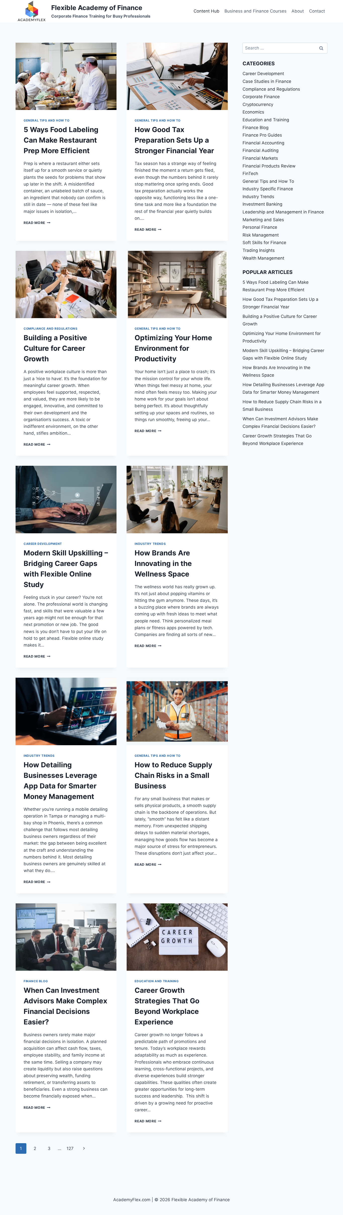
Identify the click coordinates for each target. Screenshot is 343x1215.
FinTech (250, 173)
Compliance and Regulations (50, 328)
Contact (317, 11)
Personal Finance (260, 227)
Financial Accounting (263, 142)
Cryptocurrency (258, 104)
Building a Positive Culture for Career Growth (55, 348)
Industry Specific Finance (268, 188)
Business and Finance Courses (255, 11)
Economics (253, 111)
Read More (37, 223)
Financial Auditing (260, 150)
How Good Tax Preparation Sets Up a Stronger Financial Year (174, 140)
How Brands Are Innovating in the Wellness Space (163, 563)
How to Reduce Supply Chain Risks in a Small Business (173, 775)
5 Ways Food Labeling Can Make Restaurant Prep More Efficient (61, 140)
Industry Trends (150, 544)
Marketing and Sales (263, 219)
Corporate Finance (261, 96)
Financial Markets (260, 158)
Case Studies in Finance (267, 81)
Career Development (43, 544)
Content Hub (206, 11)
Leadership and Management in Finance (283, 211)
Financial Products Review (269, 165)
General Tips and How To (47, 120)
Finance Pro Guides (262, 135)
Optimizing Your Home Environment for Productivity (173, 348)
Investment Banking (262, 204)
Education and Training (157, 981)
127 (70, 1148)
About (298, 11)
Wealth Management (263, 258)
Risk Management (261, 235)
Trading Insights (259, 250)
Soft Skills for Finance (264, 242)
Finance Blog (36, 981)
